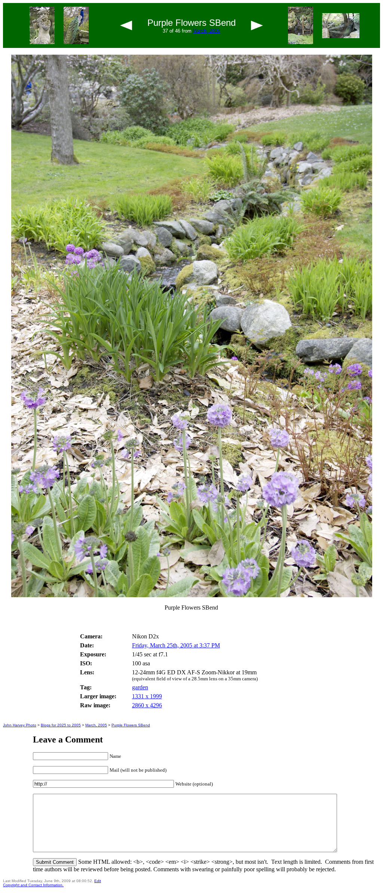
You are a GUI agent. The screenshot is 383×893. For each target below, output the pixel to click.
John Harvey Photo (19, 725)
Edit (97, 881)
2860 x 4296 (147, 705)
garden (140, 687)
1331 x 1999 (147, 696)
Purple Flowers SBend (130, 725)
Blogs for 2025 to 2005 (61, 725)
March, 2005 (206, 31)
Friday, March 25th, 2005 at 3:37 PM (176, 645)
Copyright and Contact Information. (33, 885)
